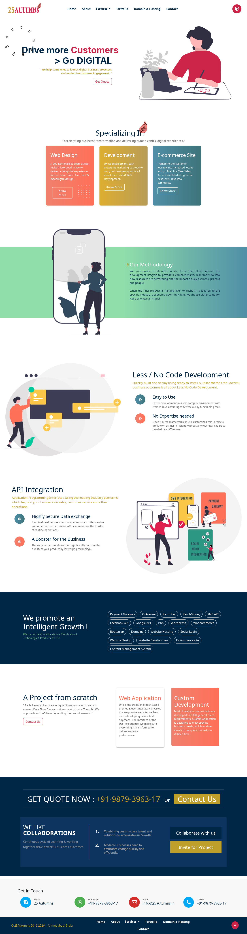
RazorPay (169, 614)
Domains (137, 632)
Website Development (154, 640)
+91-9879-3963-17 (127, 799)
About (86, 9)
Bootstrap (117, 632)
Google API (143, 623)
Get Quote (102, 82)
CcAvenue (149, 614)
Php (161, 623)
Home (71, 9)
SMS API (213, 614)
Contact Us (33, 722)
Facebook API (119, 623)
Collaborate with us (196, 833)
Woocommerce (203, 623)
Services (102, 9)
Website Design (120, 640)
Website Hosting (162, 632)
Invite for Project (196, 847)
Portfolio (122, 9)
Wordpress (178, 623)
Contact (172, 9)
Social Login (188, 632)
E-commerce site (187, 640)
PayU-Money (191, 614)
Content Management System (130, 649)
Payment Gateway (122, 614)
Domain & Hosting (147, 9)
